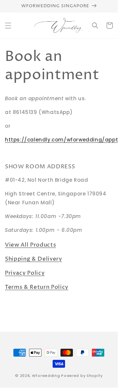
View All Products (30, 245)
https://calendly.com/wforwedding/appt (61, 139)
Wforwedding (46, 375)
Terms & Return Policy (36, 287)
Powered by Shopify (82, 375)
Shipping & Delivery (33, 259)
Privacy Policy (24, 273)
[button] (8, 25)
